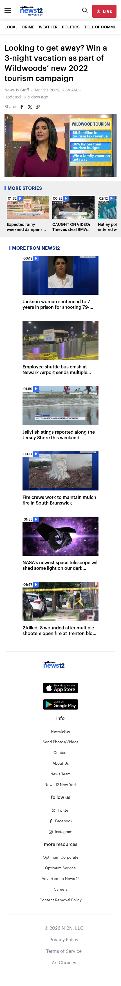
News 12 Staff (17, 90)
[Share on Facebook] (22, 107)
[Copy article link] (37, 107)
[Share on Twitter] (30, 107)
